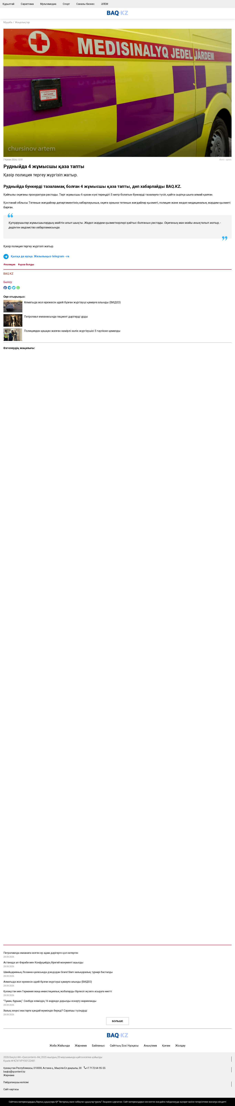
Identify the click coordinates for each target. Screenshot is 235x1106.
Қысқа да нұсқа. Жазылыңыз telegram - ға (40, 256)
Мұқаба (7, 22)
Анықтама (150, 1045)
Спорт (66, 3)
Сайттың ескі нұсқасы (124, 1045)
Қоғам (166, 1045)
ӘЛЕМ (104, 3)
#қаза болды (26, 264)
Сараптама (27, 3)
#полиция (9, 264)
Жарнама (81, 1045)
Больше (117, 1021)
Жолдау (180, 1045)
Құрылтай (8, 3)
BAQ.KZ (8, 273)
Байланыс (98, 1045)
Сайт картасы (11, 1089)
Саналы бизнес (85, 3)
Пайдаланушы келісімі (16, 1082)
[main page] (117, 14)
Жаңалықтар (22, 22)
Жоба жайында (60, 1045)
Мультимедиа (48, 3)
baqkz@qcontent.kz (14, 1071)
